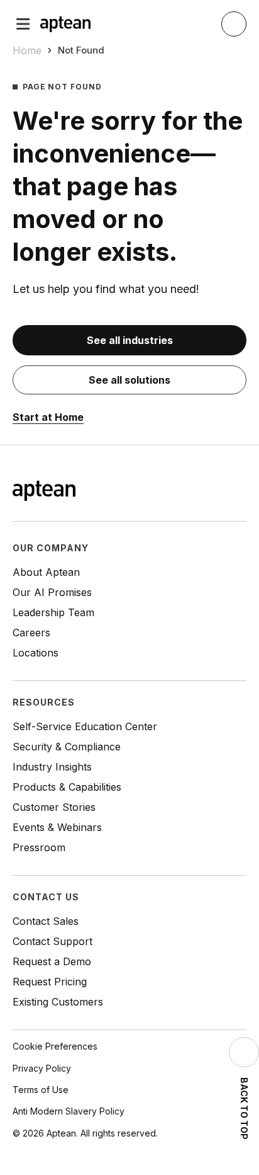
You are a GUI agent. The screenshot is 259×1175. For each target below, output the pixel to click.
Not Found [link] (81, 50)
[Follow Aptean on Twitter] (198, 492)
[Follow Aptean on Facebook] (178, 492)
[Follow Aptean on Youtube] (238, 492)
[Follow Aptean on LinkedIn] (218, 492)
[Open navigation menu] (23, 24)
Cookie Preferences (55, 1046)
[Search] (233, 24)
